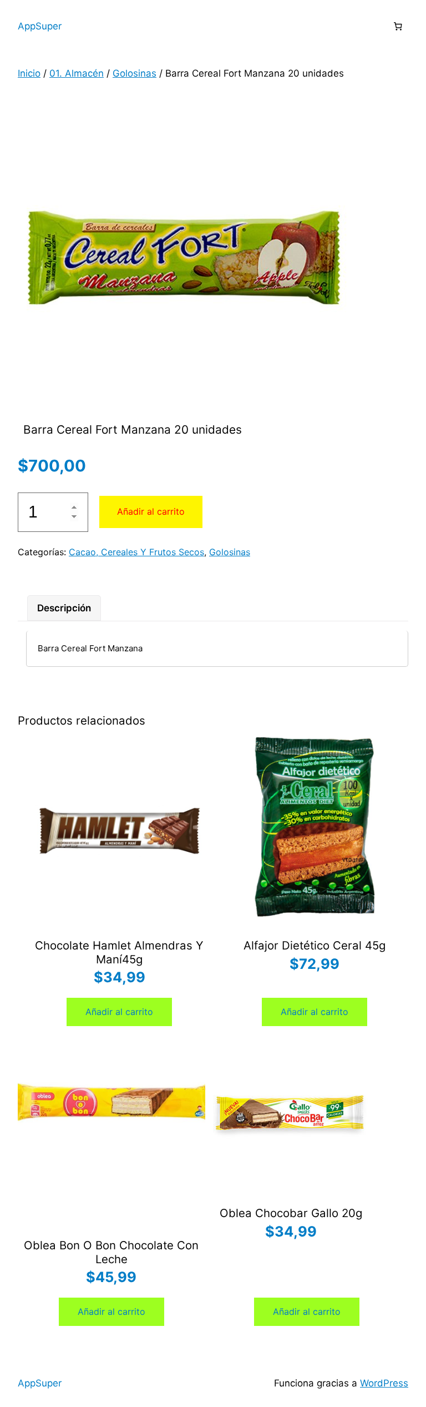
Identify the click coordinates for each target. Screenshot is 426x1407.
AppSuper (40, 26)
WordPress (384, 1383)
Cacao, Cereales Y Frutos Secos (136, 551)
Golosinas (134, 73)
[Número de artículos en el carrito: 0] (397, 26)
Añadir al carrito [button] (119, 1011)
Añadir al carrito (151, 511)
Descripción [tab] (64, 608)
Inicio (29, 73)
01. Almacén (76, 73)
